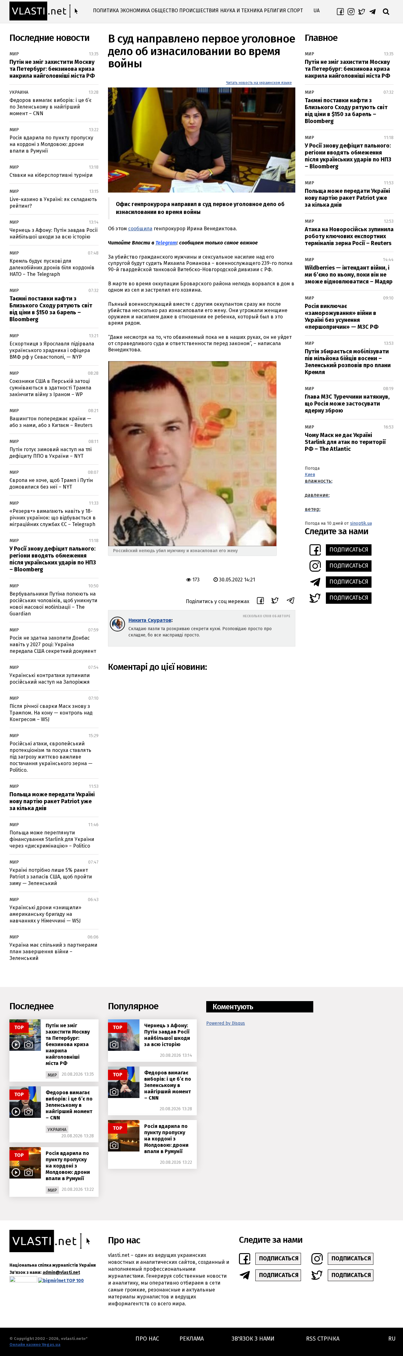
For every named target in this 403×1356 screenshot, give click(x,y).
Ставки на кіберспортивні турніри (51, 175)
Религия (275, 11)
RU (391, 1338)
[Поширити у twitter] (275, 601)
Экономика (135, 11)
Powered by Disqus (225, 1023)
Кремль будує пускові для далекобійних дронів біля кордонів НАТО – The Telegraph (51, 267)
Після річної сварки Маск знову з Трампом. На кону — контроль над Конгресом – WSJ (51, 712)
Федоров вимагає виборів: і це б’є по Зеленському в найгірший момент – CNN (50, 106)
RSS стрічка (322, 1338)
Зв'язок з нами (253, 1338)
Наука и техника (241, 11)
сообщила (140, 229)
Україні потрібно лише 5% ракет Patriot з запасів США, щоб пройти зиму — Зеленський (50, 876)
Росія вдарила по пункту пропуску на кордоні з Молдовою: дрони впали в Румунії (51, 144)
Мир (14, 54)
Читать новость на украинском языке (259, 83)
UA (317, 11)
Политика (106, 11)
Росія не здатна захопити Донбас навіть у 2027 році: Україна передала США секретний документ (52, 644)
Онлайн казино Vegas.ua (34, 1344)
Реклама (191, 1338)
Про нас (147, 1338)
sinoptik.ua (361, 523)
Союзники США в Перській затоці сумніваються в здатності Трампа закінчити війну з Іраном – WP (50, 387)
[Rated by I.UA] (23, 1280)
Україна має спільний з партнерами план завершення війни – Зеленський (53, 951)
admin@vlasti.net (61, 1272)
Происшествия (199, 11)
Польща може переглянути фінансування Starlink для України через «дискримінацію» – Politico (51, 839)
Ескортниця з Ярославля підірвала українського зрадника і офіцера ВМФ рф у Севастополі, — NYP (51, 350)
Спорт (295, 11)
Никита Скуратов (149, 620)
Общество (164, 11)
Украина (18, 92)
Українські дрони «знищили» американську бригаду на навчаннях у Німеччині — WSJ (45, 914)
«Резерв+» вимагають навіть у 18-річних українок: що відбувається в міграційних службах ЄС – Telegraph (52, 517)
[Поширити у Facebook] (260, 601)
